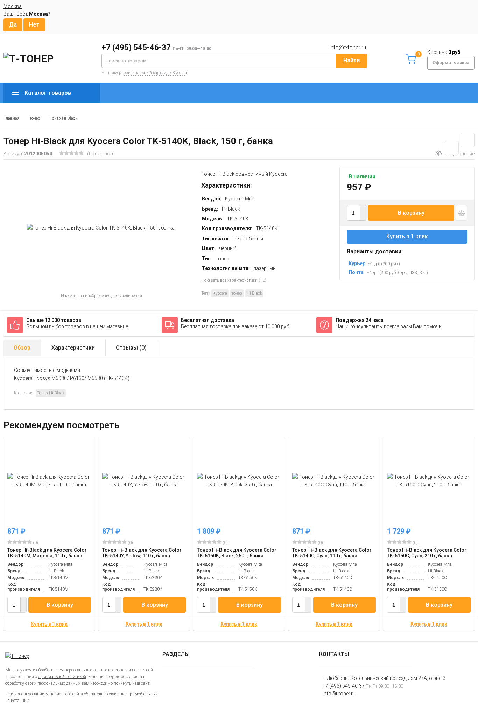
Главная (11, 118)
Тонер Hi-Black (63, 118)
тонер (237, 293)
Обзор (22, 347)
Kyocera (220, 293)
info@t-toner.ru (348, 47)
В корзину (411, 213)
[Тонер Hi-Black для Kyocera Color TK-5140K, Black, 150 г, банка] (100, 228)
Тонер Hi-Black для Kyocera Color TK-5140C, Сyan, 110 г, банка (332, 552)
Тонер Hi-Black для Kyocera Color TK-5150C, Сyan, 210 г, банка (426, 552)
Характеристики (73, 347)
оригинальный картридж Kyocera (155, 72)
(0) (35, 542)
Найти (351, 60)
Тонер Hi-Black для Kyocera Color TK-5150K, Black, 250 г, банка (236, 552)
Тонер (34, 118)
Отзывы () (131, 347)
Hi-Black (254, 293)
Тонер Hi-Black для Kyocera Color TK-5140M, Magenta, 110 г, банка (47, 552)
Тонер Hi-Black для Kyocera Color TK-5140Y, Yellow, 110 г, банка (142, 552)
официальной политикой (62, 676)
